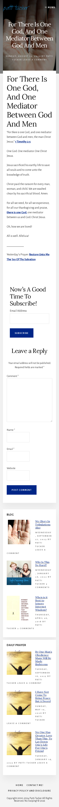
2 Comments (25, 628)
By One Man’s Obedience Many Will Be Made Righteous (43, 658)
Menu (51, 7)
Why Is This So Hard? (42, 563)
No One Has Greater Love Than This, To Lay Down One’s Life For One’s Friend (43, 742)
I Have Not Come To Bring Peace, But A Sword (43, 696)
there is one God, (17, 212)
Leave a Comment (35, 60)
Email (10, 449)
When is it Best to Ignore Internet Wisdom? (41, 603)
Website (11, 468)
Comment (13, 376)
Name (11, 430)
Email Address (18, 310)
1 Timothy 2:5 (23, 141)
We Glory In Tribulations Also (42, 524)
